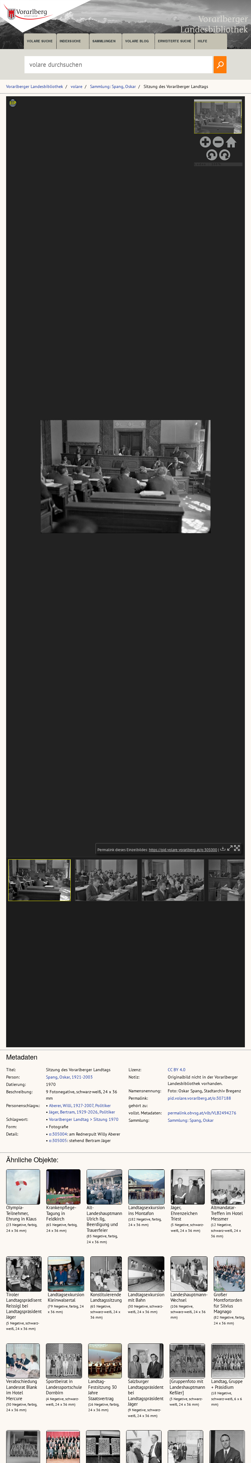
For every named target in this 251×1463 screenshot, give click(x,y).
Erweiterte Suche (174, 41)
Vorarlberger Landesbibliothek (34, 86)
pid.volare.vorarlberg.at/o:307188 (199, 1098)
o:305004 (58, 1134)
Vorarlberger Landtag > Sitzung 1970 (83, 1119)
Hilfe (202, 41)
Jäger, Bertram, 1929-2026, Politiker (82, 1112)
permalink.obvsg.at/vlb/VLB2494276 (202, 1113)
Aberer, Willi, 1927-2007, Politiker (80, 1105)
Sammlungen (103, 41)
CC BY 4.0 (176, 1069)
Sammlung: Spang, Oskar (113, 86)
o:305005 (58, 1140)
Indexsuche (70, 41)
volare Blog (137, 41)
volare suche (40, 41)
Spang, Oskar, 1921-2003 (69, 1077)
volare (76, 86)
